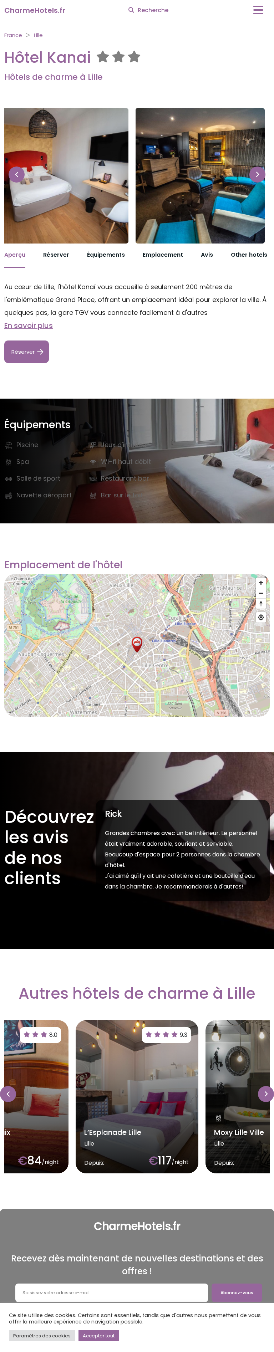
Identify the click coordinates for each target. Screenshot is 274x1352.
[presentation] (17, 175)
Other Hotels (249, 255)
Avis (207, 255)
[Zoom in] (261, 583)
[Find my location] (261, 617)
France (13, 35)
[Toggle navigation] (258, 10)
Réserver (56, 255)
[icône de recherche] (131, 10)
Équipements (106, 255)
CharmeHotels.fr (34, 10)
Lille (38, 35)
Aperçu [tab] (14, 255)
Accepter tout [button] (99, 1335)
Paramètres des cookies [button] (42, 1335)
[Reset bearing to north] (261, 603)
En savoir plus (28, 326)
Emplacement (163, 255)
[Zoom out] (261, 593)
